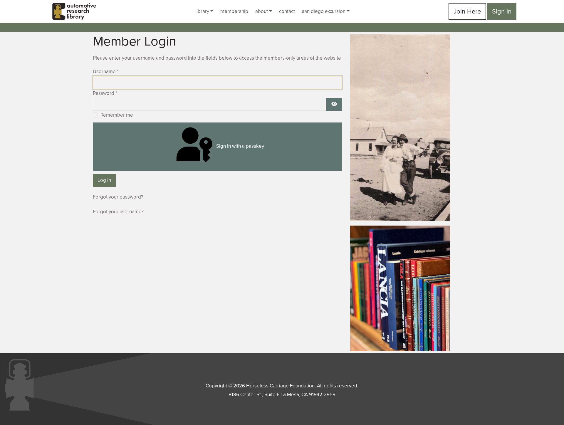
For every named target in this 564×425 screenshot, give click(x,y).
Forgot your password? (118, 197)
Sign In (501, 11)
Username (106, 71)
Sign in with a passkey (239, 146)
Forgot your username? (118, 212)
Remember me (116, 115)
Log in (104, 180)
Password (105, 93)
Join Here (467, 11)
